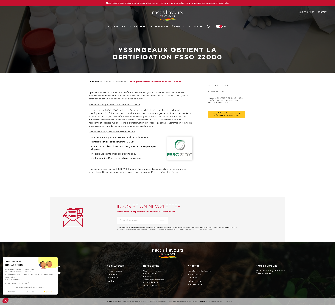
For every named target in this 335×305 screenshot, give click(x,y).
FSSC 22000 (236, 98)
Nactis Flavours (225, 100)
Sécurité (212, 103)
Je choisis (30, 292)
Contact (321, 12)
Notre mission (158, 26)
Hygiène (212, 100)
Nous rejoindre (306, 12)
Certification (223, 98)
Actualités (195, 26)
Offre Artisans (150, 286)
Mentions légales (142, 301)
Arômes (147, 277)
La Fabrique (113, 278)
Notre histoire (194, 281)
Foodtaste (112, 274)
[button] (5, 300)
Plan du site (128, 301)
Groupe (223, 92)
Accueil (107, 81)
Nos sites (192, 278)
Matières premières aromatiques (153, 272)
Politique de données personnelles (200, 229)
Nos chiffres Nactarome (200, 271)
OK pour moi (48, 292)
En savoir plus (222, 3)
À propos (178, 26)
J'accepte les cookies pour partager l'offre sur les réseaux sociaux (226, 114)
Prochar (111, 281)
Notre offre (137, 26)
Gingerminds (214, 301)
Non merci (11, 292)
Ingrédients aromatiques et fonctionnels (155, 281)
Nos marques (116, 26)
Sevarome (223, 103)
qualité (238, 100)
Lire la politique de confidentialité (17, 283)
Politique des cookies (158, 301)
